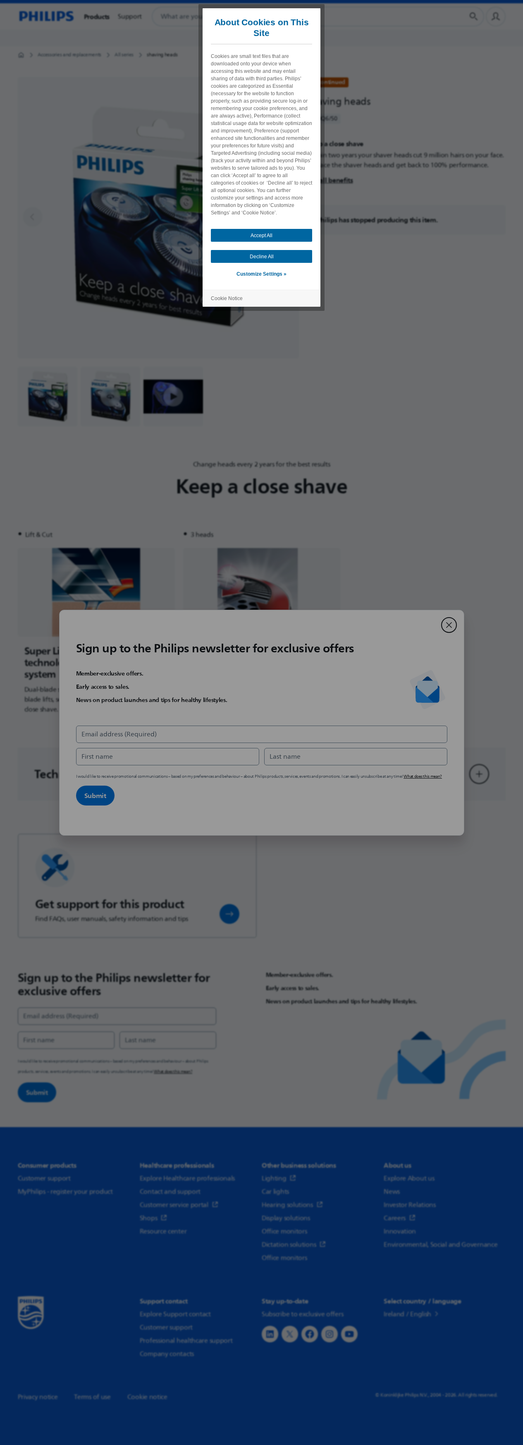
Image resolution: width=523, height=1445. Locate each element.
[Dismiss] (449, 625)
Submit (95, 795)
